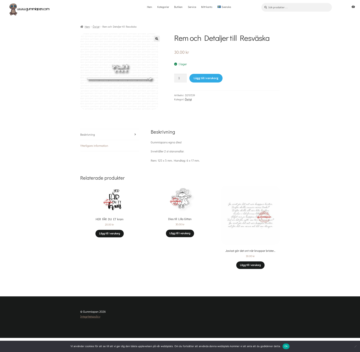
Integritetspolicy (90, 316)
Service (192, 7)
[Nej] (355, 346)
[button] (157, 39)
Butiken (178, 7)
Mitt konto (206, 7)
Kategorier (163, 7)
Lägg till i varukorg (206, 78)
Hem (149, 7)
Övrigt (96, 26)
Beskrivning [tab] (87, 134)
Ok (286, 346)
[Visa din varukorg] (353, 6)
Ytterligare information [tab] (94, 146)
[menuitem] (224, 7)
